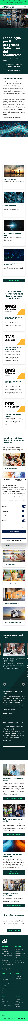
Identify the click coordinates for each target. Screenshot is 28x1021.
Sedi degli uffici (18, 1006)
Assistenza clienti (19, 976)
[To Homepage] (4, 940)
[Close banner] (25, 479)
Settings (21, 527)
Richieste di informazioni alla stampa (19, 1003)
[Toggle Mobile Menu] (25, 7)
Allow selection (14, 536)
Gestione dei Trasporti (20, 953)
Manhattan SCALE (19, 962)
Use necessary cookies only (14, 540)
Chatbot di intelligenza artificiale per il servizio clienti (7, 964)
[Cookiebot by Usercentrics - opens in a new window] (16, 480)
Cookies (3, 1015)
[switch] (24, 511)
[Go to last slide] (4, 684)
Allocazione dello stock (7, 981)
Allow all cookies (14, 531)
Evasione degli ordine (7, 953)
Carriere (3, 999)
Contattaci (17, 999)
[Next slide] (23, 684)
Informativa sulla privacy (7, 1013)
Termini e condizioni (17, 1013)
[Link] (19, 1018)
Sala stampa (5, 1001)
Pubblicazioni (18, 978)
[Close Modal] (26, 1)
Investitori (4, 1003)
